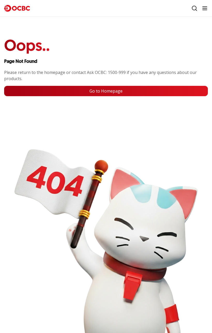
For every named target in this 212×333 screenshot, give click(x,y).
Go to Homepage (106, 91)
